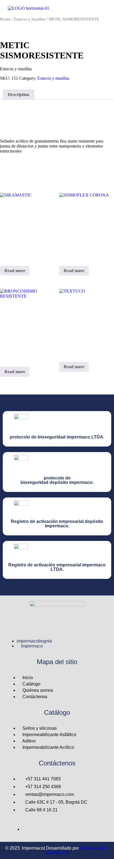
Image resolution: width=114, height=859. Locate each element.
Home (5, 19)
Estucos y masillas (29, 19)
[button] (106, 8)
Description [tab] (18, 94)
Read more (14, 270)
